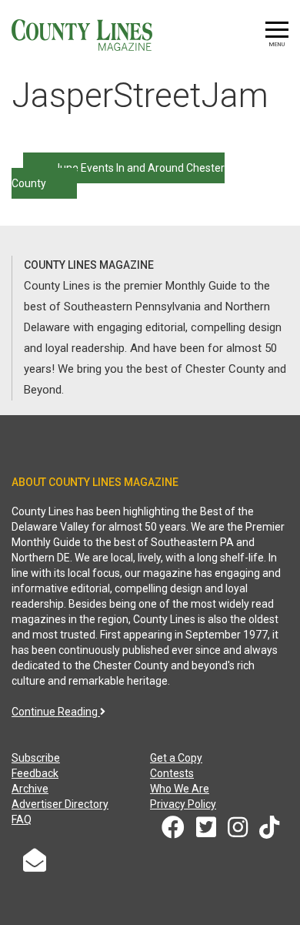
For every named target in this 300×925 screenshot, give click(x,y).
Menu (277, 44)
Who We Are (179, 789)
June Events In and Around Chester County (118, 175)
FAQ (22, 819)
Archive (30, 789)
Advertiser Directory (60, 804)
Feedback (35, 773)
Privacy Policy (183, 804)
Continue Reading (56, 711)
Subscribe (36, 758)
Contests (172, 773)
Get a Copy (176, 758)
